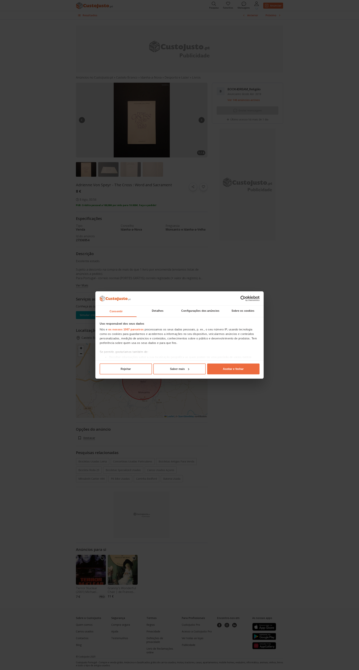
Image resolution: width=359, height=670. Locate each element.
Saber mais (177, 368)
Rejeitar (126, 368)
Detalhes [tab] (157, 310)
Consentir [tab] (116, 311)
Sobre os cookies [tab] (242, 310)
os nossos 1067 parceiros (126, 329)
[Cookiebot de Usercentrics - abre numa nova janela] (243, 298)
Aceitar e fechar (233, 368)
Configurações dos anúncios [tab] (200, 310)
